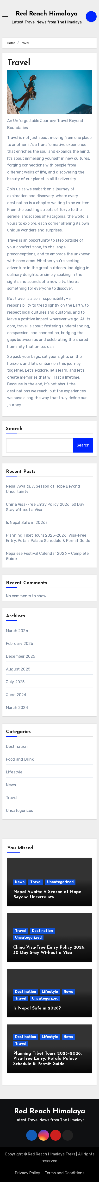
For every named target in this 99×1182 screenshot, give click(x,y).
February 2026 (19, 643)
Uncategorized (20, 810)
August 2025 (18, 669)
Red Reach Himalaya (47, 14)
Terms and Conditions (64, 1173)
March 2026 (17, 630)
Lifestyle (14, 772)
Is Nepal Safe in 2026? (27, 522)
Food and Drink (20, 759)
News (11, 785)
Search (14, 428)
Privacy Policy (27, 1173)
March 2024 (17, 707)
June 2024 (16, 694)
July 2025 (15, 682)
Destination (17, 746)
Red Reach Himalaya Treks (51, 1154)
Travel (11, 797)
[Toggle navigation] (5, 16)
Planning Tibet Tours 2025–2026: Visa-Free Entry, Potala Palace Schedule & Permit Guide (47, 1059)
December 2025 (20, 656)
